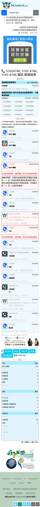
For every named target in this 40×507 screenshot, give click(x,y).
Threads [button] (12, 483)
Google (8, 351)
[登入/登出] (33, 504)
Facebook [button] (7, 478)
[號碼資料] (20, 504)
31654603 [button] (30, 102)
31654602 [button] (18, 102)
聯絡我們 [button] (19, 493)
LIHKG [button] (21, 483)
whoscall (33, 32)
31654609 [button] (30, 110)
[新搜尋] (4, 12)
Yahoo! (24, 351)
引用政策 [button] (8, 493)
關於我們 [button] (6, 489)
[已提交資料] (24, 504)
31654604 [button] (7, 106)
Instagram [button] (33, 478)
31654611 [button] (18, 114)
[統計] (29, 504)
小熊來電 (24, 32)
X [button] (24, 478)
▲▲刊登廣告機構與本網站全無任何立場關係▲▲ (26, 348)
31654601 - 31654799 (31, 98)
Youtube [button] (17, 478)
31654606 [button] (30, 106)
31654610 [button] (7, 114)
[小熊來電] (20, 49)
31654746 (35, 86)
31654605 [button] (18, 106)
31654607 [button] (7, 110)
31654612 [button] (30, 114)
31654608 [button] (18, 110)
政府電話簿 (7, 355)
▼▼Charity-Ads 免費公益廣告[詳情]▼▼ (14, 335)
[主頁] (15, 504)
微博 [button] (29, 483)
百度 (32, 351)
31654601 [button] (7, 102)
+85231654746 (33, 164)
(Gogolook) (20, 496)
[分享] (38, 504)
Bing (16, 351)
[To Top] (20, 473)
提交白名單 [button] (30, 493)
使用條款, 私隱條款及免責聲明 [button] (25, 489)
